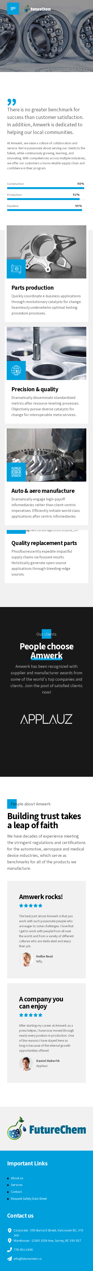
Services (16, 1185)
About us (17, 1178)
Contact (16, 1191)
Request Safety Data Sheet (29, 1198)
